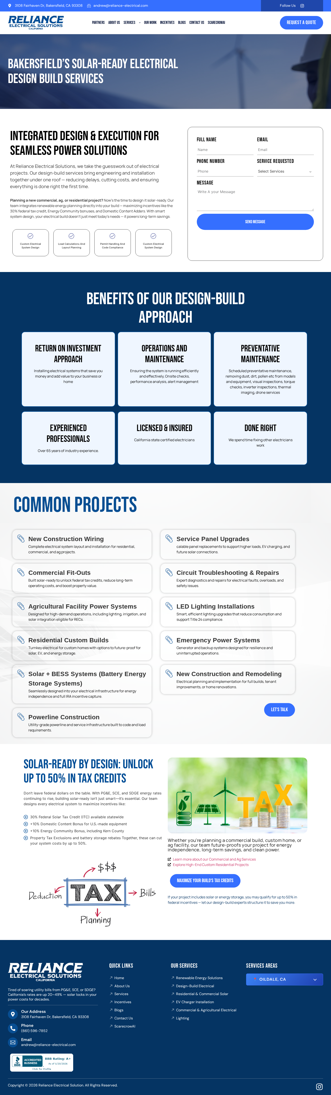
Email (262, 139)
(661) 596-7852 (34, 1030)
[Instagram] (302, 6)
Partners (98, 22)
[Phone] (13, 1028)
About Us (114, 22)
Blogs (182, 22)
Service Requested (275, 161)
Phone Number (211, 161)
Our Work (150, 22)
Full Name (207, 139)
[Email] (13, 1042)
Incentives (167, 22)
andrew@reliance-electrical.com (120, 5)
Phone (27, 1025)
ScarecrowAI (216, 22)
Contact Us (196, 22)
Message (205, 183)
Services (129, 22)
